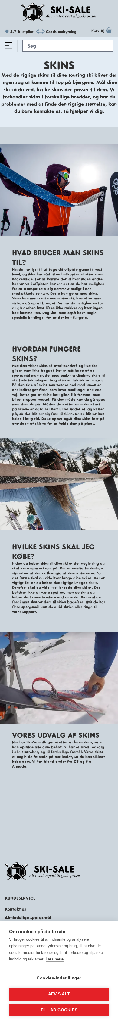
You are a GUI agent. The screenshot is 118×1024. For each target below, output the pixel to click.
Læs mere (55, 959)
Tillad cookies (59, 1010)
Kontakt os (15, 909)
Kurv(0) (98, 31)
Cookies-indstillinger (59, 978)
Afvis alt (59, 994)
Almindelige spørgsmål (28, 917)
